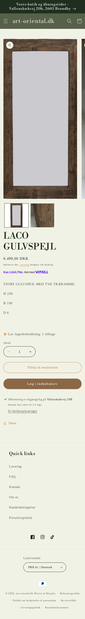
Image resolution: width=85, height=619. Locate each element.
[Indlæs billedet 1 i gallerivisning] (16, 215)
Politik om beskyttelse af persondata (34, 600)
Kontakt (14, 487)
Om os (13, 497)
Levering (24, 264)
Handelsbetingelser (22, 507)
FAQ (12, 476)
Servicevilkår (69, 600)
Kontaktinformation (57, 607)
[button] (6, 21)
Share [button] (13, 423)
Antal (7, 342)
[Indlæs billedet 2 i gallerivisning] (42, 215)
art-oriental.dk (24, 593)
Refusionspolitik (70, 593)
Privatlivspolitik (20, 518)
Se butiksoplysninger (22, 411)
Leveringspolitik (31, 607)
